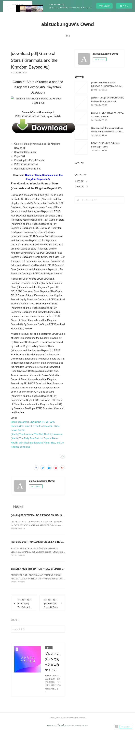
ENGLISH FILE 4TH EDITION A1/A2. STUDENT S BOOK (41, 568)
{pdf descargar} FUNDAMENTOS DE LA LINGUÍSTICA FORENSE (46, 541)
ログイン (124, 5)
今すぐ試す (104, 5)
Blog (68, 35)
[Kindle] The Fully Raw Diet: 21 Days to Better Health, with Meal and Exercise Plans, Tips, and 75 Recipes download (37, 442)
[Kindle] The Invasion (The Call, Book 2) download (37, 434)
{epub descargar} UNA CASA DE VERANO (33, 421)
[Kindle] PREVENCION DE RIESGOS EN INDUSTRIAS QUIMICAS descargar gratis (55, 515)
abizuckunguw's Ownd (67, 24)
